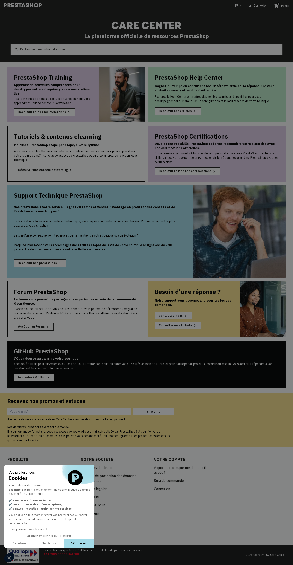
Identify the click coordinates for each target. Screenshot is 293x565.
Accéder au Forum (34, 327)
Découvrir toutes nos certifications (187, 171)
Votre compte (169, 459)
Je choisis (49, 543)
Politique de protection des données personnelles (108, 478)
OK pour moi (79, 543)
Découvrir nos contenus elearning (45, 170)
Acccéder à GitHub (34, 377)
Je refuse (19, 543)
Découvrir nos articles (178, 111)
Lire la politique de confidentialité (28, 529)
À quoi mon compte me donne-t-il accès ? (180, 470)
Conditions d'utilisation (98, 468)
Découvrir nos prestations (40, 263)
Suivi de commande (169, 480)
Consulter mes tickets (178, 325)
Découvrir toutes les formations (44, 112)
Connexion (162, 489)
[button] (9, 558)
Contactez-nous (173, 316)
